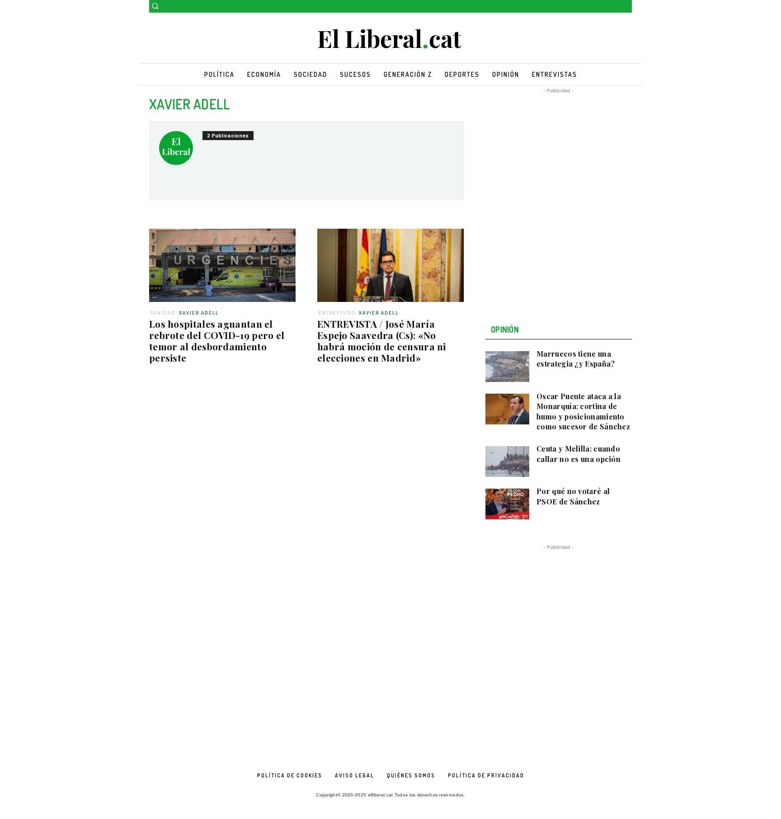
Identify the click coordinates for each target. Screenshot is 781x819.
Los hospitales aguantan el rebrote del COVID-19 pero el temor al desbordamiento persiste (216, 340)
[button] (155, 6)
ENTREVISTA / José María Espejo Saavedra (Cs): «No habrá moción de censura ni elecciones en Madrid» (381, 340)
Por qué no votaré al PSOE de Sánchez (573, 496)
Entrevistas (337, 313)
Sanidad (163, 313)
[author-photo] (180, 151)
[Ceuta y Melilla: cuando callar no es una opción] (507, 461)
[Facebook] (614, 6)
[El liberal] (390, 39)
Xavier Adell (199, 313)
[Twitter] (626, 6)
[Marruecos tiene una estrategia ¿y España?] (507, 366)
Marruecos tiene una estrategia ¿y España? (575, 358)
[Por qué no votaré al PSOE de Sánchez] (507, 504)
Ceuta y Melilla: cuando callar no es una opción (578, 453)
